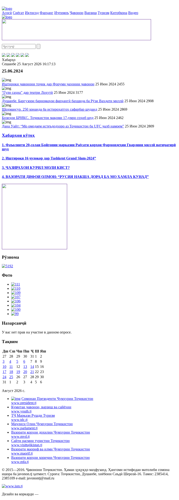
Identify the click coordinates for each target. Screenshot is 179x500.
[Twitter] (8, 56)
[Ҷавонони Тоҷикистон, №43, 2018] (7, 266)
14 (32, 367)
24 (4, 377)
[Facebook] (4, 56)
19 (18, 372)
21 (32, 372)
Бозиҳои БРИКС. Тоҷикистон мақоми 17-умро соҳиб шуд (47, 118)
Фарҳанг (46, 13)
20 (25, 372)
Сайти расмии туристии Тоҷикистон (40, 443)
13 (25, 367)
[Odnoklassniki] (18, 56)
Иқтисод (32, 13)
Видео (133, 13)
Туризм (103, 13)
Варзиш (90, 13)
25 (11, 377)
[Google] (27, 56)
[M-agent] (22, 56)
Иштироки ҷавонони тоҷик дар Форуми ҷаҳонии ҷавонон (48, 84)
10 (4, 367)
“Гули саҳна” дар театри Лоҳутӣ (27, 92)
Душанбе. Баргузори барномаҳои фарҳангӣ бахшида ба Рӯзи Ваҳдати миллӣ (63, 101)
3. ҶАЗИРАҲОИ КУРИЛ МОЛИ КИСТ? (36, 168)
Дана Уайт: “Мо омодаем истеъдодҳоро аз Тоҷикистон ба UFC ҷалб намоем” (63, 126)
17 (4, 372)
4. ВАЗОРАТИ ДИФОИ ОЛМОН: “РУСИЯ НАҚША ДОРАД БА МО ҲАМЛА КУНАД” (75, 177)
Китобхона (118, 13)
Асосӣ (7, 13)
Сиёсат (18, 13)
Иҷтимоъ (61, 13)
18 (11, 372)
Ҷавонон (76, 13)
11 (11, 367)
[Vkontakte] (13, 56)
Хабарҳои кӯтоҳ (18, 135)
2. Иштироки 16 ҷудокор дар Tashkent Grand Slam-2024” (49, 158)
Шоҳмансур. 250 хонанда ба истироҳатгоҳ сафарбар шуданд (49, 109)
